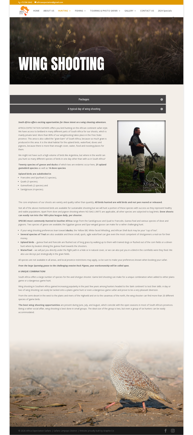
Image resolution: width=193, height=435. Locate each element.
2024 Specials (165, 11)
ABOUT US (48, 11)
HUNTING (63, 11)
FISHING (79, 11)
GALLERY (129, 11)
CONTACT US (147, 11)
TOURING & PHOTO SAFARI (104, 11)
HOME (36, 11)
